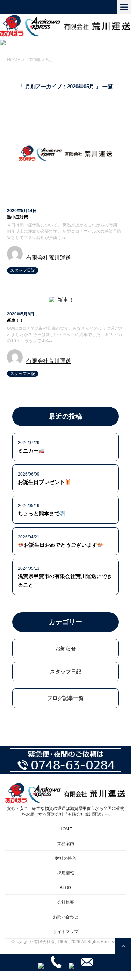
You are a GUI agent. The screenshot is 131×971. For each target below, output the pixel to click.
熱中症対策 (17, 217)
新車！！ (17, 320)
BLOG (65, 887)
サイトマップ (65, 931)
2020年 (33, 59)
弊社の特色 (65, 858)
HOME (65, 829)
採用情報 (65, 873)
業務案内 (65, 843)
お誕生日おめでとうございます (60, 545)
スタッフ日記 (22, 270)
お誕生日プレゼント (41, 482)
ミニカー (28, 451)
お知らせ (65, 648)
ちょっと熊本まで (39, 513)
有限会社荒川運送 (48, 258)
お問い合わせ (65, 916)
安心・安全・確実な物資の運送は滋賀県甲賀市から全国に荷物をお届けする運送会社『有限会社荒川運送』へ (65, 811)
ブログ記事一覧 (65, 698)
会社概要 (65, 902)
